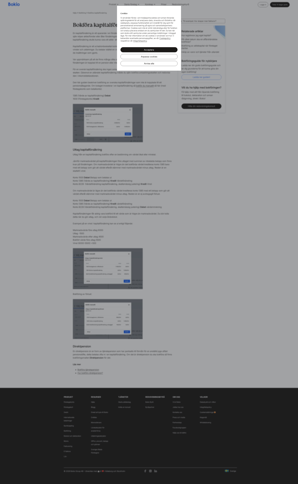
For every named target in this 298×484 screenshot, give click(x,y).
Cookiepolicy (165, 38)
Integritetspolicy (140, 41)
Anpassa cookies (149, 56)
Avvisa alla (149, 63)
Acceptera (149, 50)
